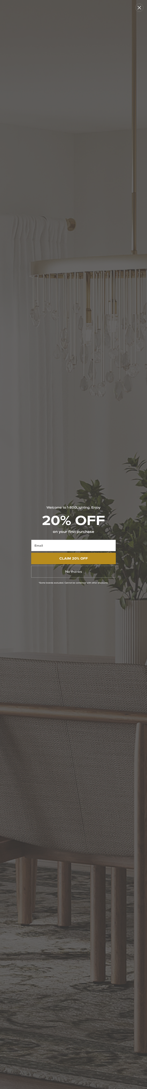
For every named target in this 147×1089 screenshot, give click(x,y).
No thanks (73, 571)
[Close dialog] (139, 7)
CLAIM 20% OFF (73, 558)
